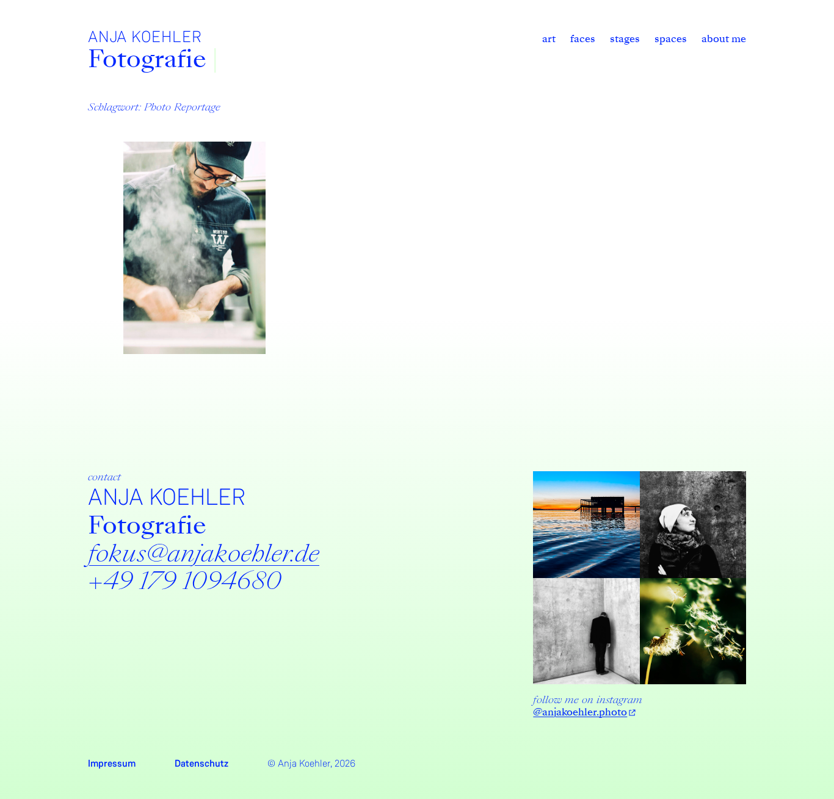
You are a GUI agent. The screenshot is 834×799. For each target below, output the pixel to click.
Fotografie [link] (147, 59)
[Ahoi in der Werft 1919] (194, 248)
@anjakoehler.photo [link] (580, 712)
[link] (549, 39)
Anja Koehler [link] (144, 37)
